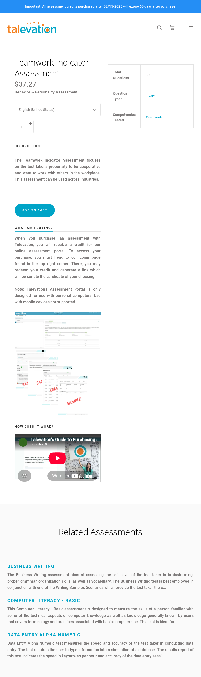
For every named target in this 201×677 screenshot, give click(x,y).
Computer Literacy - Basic (43, 600)
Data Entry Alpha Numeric (44, 634)
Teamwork (154, 117)
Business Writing (31, 566)
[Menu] (188, 27)
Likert (150, 96)
